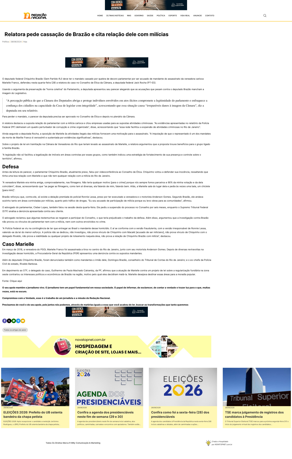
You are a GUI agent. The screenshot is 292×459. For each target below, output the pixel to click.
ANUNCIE (197, 15)
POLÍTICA (161, 15)
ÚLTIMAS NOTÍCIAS (115, 15)
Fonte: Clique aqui (12, 281)
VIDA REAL (185, 15)
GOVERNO (138, 15)
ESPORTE (173, 15)
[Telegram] (18, 321)
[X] (9, 321)
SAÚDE (150, 15)
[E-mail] (23, 321)
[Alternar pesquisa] (265, 15)
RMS (129, 15)
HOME (100, 15)
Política (5, 42)
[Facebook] (4, 321)
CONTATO (209, 15)
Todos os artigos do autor (15, 330)
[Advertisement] (236, 73)
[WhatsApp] (13, 321)
